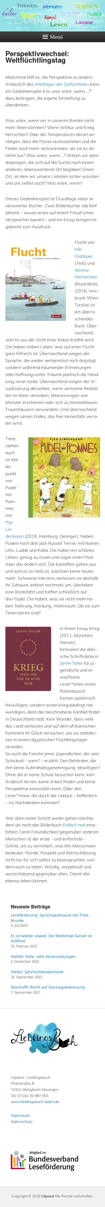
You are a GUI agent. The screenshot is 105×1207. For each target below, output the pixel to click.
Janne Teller (71, 663)
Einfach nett (73, 825)
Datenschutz (22, 1121)
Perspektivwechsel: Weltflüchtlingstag (37, 56)
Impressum (20, 1115)
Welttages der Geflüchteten (62, 84)
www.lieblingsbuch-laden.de (35, 1101)
